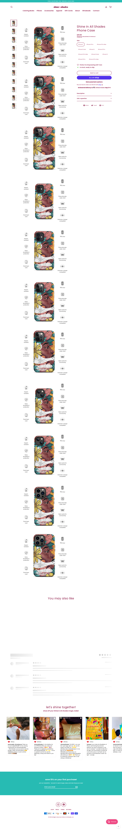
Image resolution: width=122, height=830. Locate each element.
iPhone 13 (105, 54)
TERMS (62, 809)
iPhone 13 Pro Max (94, 59)
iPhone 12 (91, 49)
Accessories (49, 11)
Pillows (39, 11)
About (77, 11)
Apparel (59, 11)
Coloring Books (28, 11)
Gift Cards (69, 11)
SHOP (52, 809)
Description (80, 93)
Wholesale (86, 11)
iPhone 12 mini (82, 49)
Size (78, 40)
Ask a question (82, 98)
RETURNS (68, 809)
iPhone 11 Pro (90, 44)
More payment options (94, 82)
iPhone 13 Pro (81, 59)
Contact (96, 11)
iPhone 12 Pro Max (83, 54)
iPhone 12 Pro (101, 49)
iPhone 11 (80, 44)
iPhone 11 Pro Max (101, 44)
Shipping (79, 36)
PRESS (57, 809)
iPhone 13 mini (95, 54)
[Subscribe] (76, 787)
